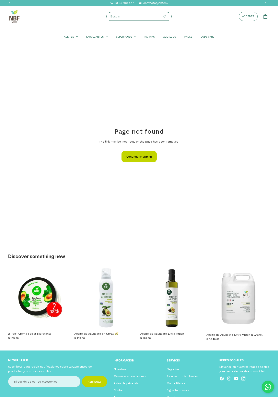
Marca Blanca (176, 383)
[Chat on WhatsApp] (268, 387)
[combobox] (140, 16)
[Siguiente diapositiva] (66, 297)
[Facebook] (221, 378)
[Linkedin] (243, 378)
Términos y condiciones (130, 376)
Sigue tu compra (178, 390)
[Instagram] (229, 378)
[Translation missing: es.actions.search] (165, 16)
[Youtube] (236, 378)
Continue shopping (139, 156)
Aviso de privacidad (127, 383)
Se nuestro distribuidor (182, 376)
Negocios (173, 369)
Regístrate (95, 381)
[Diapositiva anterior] (14, 297)
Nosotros (120, 369)
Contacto (120, 390)
